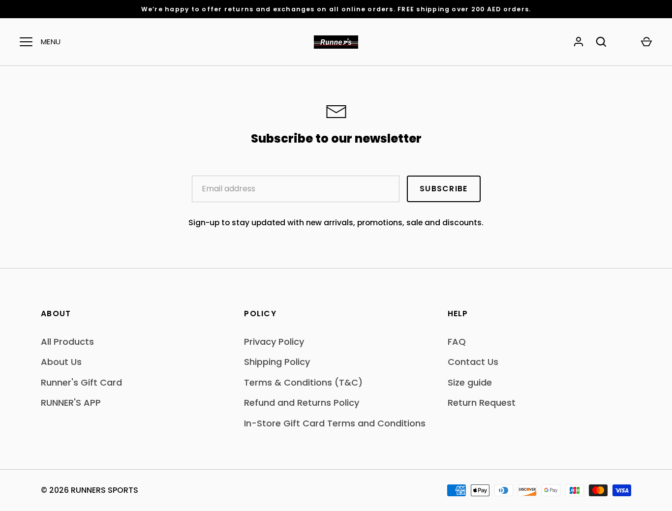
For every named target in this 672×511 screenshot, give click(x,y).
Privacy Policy (274, 341)
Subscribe (443, 188)
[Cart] (646, 42)
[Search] (601, 42)
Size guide (470, 382)
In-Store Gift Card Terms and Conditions (335, 423)
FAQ (457, 341)
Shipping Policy (277, 362)
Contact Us (473, 362)
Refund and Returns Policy (301, 402)
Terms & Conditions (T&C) (303, 382)
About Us (61, 362)
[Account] (578, 42)
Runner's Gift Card (81, 382)
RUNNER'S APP (71, 402)
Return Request (482, 402)
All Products (67, 341)
